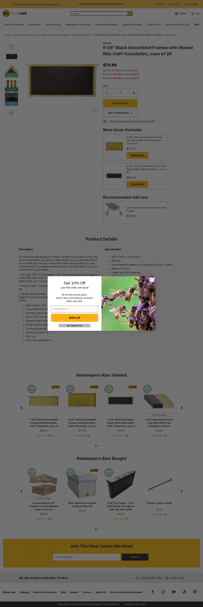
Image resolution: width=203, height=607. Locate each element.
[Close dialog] (151, 279)
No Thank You (74, 325)
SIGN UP (74, 317)
